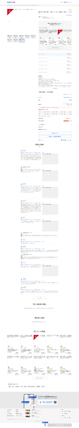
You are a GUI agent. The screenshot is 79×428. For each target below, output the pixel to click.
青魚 (16, 5)
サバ (18, 5)
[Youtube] (70, 417)
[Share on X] (63, 140)
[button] (55, 17)
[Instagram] (65, 417)
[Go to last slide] (8, 21)
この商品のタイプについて (67, 94)
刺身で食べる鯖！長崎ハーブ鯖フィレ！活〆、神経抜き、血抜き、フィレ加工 (29, 5)
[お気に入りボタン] (47, 30)
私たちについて (55, 133)
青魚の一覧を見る (55, 47)
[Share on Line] (65, 140)
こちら (46, 308)
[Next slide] (35, 21)
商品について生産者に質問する (55, 136)
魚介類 (14, 5)
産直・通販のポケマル (10, 5)
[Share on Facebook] (61, 140)
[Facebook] (67, 417)
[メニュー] (71, 2)
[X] (62, 417)
